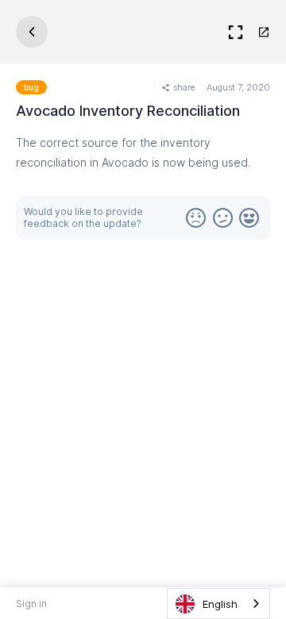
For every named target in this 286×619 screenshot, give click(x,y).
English (220, 604)
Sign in (31, 603)
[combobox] (218, 603)
